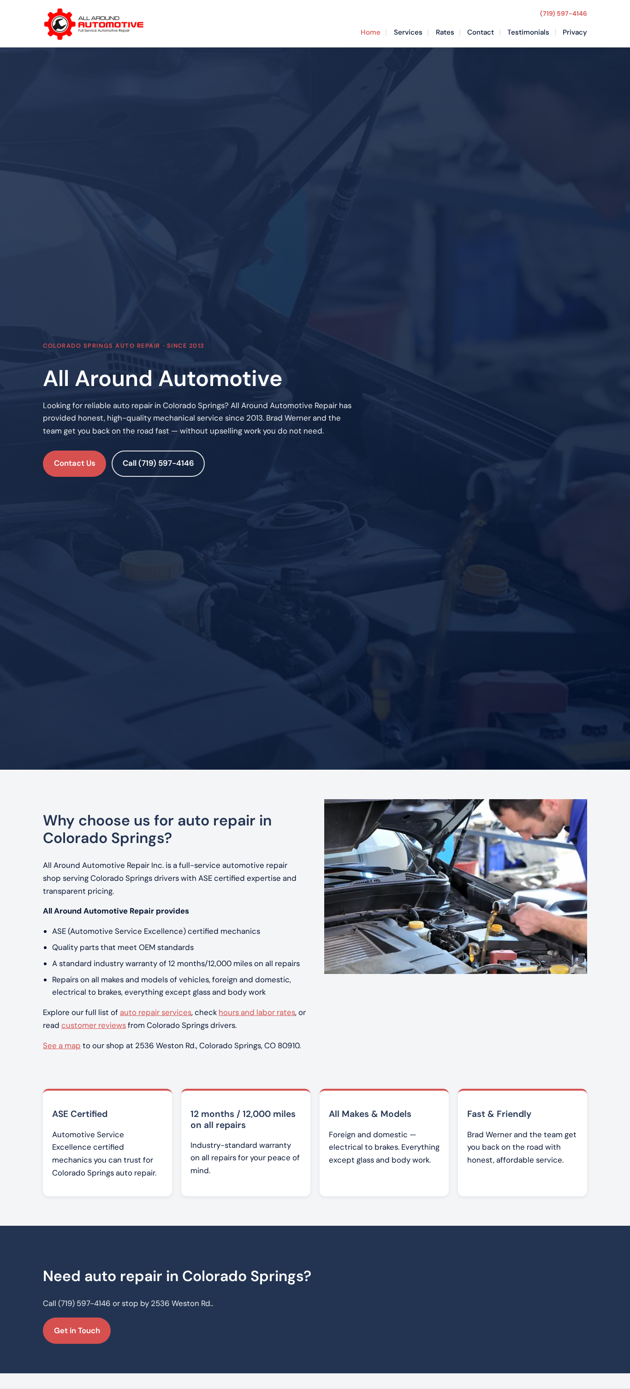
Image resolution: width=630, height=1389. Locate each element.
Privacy (575, 32)
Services (408, 32)
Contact (480, 32)
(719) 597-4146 (563, 13)
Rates (445, 32)
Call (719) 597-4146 (158, 463)
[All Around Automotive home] (93, 23)
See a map (62, 1045)
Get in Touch (77, 1330)
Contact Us (74, 463)
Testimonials (528, 32)
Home (370, 32)
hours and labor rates (257, 1012)
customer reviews (93, 1025)
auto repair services (155, 1012)
